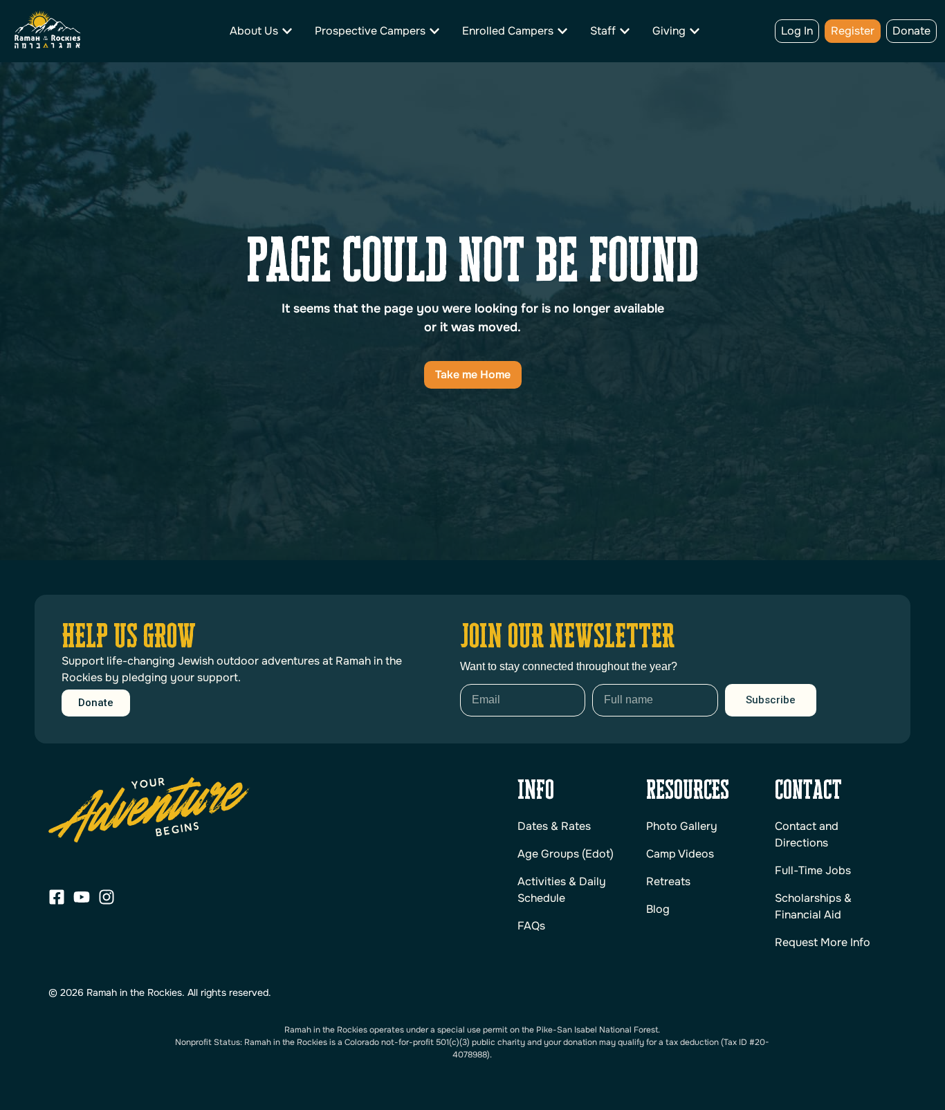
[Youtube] (81, 897)
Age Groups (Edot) (565, 854)
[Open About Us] (287, 31)
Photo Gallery (681, 826)
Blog (658, 909)
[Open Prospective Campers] (434, 31)
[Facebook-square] (56, 897)
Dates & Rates (554, 826)
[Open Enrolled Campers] (562, 31)
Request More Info (822, 942)
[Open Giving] (694, 31)
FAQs (531, 925)
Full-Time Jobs (813, 870)
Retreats (668, 881)
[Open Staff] (624, 31)
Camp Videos (680, 854)
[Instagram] (106, 897)
